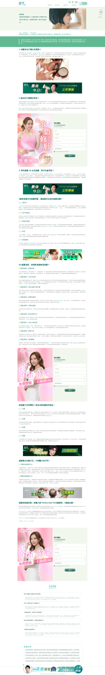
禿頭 (62, 56)
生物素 (79, 336)
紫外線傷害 (60, 300)
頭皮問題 (35, 108)
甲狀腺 (38, 280)
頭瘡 (50, 108)
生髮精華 (36, 514)
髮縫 (28, 217)
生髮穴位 (53, 471)
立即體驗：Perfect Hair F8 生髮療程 (26, 521)
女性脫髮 (27, 175)
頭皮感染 (83, 290)
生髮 (68, 54)
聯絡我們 (74, 5)
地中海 (43, 209)
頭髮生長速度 (41, 54)
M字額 (61, 207)
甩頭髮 (22, 108)
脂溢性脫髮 (21, 224)
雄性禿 (74, 174)
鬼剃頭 (28, 234)
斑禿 (20, 234)
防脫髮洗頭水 (49, 415)
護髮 (26, 439)
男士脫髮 (57, 174)
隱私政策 (67, 151)
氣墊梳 (83, 430)
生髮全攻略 (21, 14)
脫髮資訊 (65, 5)
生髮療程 (61, 506)
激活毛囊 (54, 511)
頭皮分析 (55, 518)
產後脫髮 (21, 243)
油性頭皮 (46, 226)
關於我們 (50, 5)
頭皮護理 (73, 439)
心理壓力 (26, 283)
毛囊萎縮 (54, 224)
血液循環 (75, 342)
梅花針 (61, 471)
